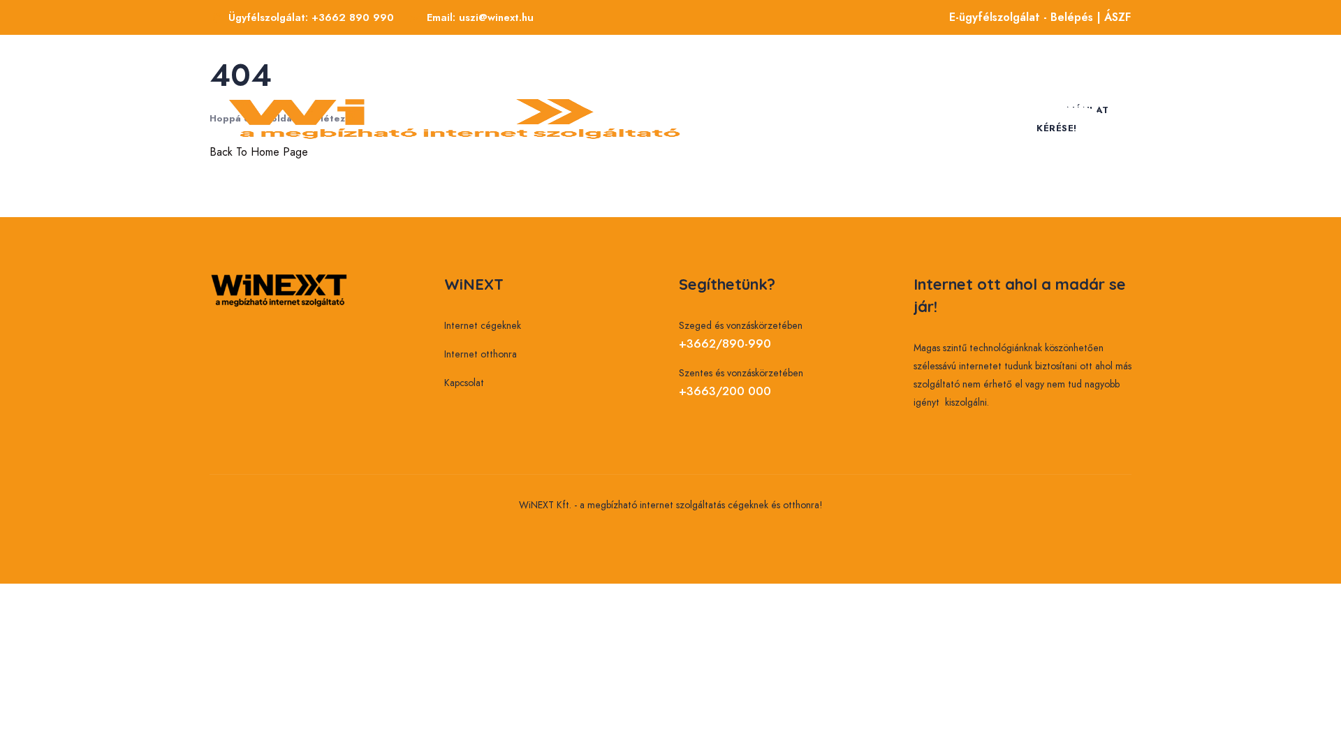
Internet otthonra (806, 161)
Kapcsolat (924, 161)
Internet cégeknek (803, 77)
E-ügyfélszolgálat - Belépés (1021, 17)
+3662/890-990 (725, 343)
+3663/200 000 (725, 391)
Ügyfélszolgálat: (311, 17)
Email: (480, 17)
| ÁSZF (1112, 17)
